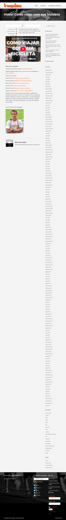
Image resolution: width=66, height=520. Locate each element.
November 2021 (49, 180)
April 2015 (47, 365)
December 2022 (49, 149)
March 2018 (48, 283)
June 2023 (47, 135)
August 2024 (48, 103)
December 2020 (49, 206)
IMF (46, 424)
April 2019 (47, 253)
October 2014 (48, 379)
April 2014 (47, 393)
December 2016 (49, 318)
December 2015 (49, 346)
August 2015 (48, 356)
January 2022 (48, 175)
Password (52, 501)
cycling (9, 33)
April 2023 (47, 140)
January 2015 (48, 372)
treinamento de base (49, 446)
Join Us (50, 513)
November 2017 (49, 293)
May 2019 (47, 250)
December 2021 (49, 178)
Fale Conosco (52, 478)
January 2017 (48, 316)
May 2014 (47, 391)
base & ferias (48, 413)
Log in (46, 460)
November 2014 (49, 377)
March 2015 (48, 368)
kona (46, 429)
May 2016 (47, 335)
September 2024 (49, 100)
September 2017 (49, 297)
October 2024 (48, 98)
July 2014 (47, 386)
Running (47, 439)
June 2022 (47, 164)
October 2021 (48, 182)
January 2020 (48, 232)
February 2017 (48, 314)
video (16, 35)
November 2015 (49, 349)
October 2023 (48, 126)
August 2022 (48, 159)
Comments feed (48, 465)
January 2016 (48, 344)
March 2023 (48, 142)
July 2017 (47, 302)
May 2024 (47, 110)
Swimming (47, 441)
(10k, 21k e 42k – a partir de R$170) (24, 90)
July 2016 (47, 330)
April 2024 (47, 112)
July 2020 (47, 217)
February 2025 (48, 88)
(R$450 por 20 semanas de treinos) (18, 85)
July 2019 (47, 246)
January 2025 (48, 91)
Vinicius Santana (11, 31)
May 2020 (47, 222)
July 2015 (47, 358)
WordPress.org (48, 467)
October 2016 (48, 323)
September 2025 (49, 72)
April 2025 (47, 84)
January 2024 (48, 119)
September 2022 (49, 156)
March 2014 (48, 396)
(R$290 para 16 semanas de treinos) (20, 83)
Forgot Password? (52, 511)
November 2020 (49, 208)
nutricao (47, 431)
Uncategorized (48, 448)
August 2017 (48, 300)
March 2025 (48, 86)
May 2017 (47, 307)
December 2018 (49, 262)
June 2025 (47, 79)
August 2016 (48, 328)
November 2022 (49, 152)
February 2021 (48, 201)
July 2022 (47, 161)
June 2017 (47, 304)
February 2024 (48, 117)
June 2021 (47, 192)
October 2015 (48, 351)
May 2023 (47, 138)
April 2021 (47, 196)
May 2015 (47, 363)
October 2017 (48, 295)
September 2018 (49, 269)
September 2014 (49, 382)
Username (52, 496)
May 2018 (47, 278)
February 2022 (48, 173)
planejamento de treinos (50, 434)
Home (13, 33)
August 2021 (48, 187)
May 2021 (47, 194)
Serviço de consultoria (54, 490)
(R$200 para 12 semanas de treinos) (23, 80)
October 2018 (48, 267)
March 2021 (48, 199)
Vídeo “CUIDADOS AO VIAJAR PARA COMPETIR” (52, 50)
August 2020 (48, 215)
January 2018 (48, 288)
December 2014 (49, 375)
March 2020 (48, 227)
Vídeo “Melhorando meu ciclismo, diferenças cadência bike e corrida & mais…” (53, 46)
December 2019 (49, 234)
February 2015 (48, 370)
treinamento (48, 443)
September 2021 (49, 185)
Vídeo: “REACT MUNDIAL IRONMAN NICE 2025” (51, 41)
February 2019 (48, 257)
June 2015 (47, 361)
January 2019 (48, 260)
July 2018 (47, 274)
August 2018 (48, 271)
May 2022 (47, 166)
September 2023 (49, 128)
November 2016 (49, 321)
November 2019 (49, 236)
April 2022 (47, 168)
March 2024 (48, 114)
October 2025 (48, 70)
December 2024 (49, 93)
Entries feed (48, 463)
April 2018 (47, 281)
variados (12, 35)
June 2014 (47, 389)
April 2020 (47, 225)
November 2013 (49, 403)
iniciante (47, 427)
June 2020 (47, 220)
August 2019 (48, 243)
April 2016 (47, 337)
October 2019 (48, 239)
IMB (46, 422)
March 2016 (48, 339)
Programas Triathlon (53, 480)
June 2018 (47, 276)
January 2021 (48, 203)
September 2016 (49, 325)
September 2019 (49, 241)
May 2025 (47, 81)
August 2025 (48, 74)
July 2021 (47, 189)
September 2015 (49, 354)
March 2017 (48, 311)
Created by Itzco (58, 518)
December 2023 (49, 121)
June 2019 (47, 248)
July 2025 (47, 77)
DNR (46, 417)
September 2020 (49, 213)
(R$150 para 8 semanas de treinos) (21, 78)
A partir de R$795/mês (27, 69)
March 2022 (48, 171)
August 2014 (48, 384)
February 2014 (48, 398)
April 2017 (47, 309)
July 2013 (47, 405)
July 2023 (47, 133)
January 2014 (48, 400)
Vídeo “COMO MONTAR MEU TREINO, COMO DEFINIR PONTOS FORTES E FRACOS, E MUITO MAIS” (52, 36)
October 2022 (48, 154)
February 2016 (48, 342)
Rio (46, 436)
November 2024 (49, 95)
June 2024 (47, 107)
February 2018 (48, 285)
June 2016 (47, 332)
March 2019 (48, 255)
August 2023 (48, 131)
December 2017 (49, 290)
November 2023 (49, 124)
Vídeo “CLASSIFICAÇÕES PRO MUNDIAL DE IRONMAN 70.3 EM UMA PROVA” (52, 55)
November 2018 (49, 264)
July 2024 (47, 105)
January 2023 (48, 147)
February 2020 (48, 229)
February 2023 (48, 145)
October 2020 (48, 210)
